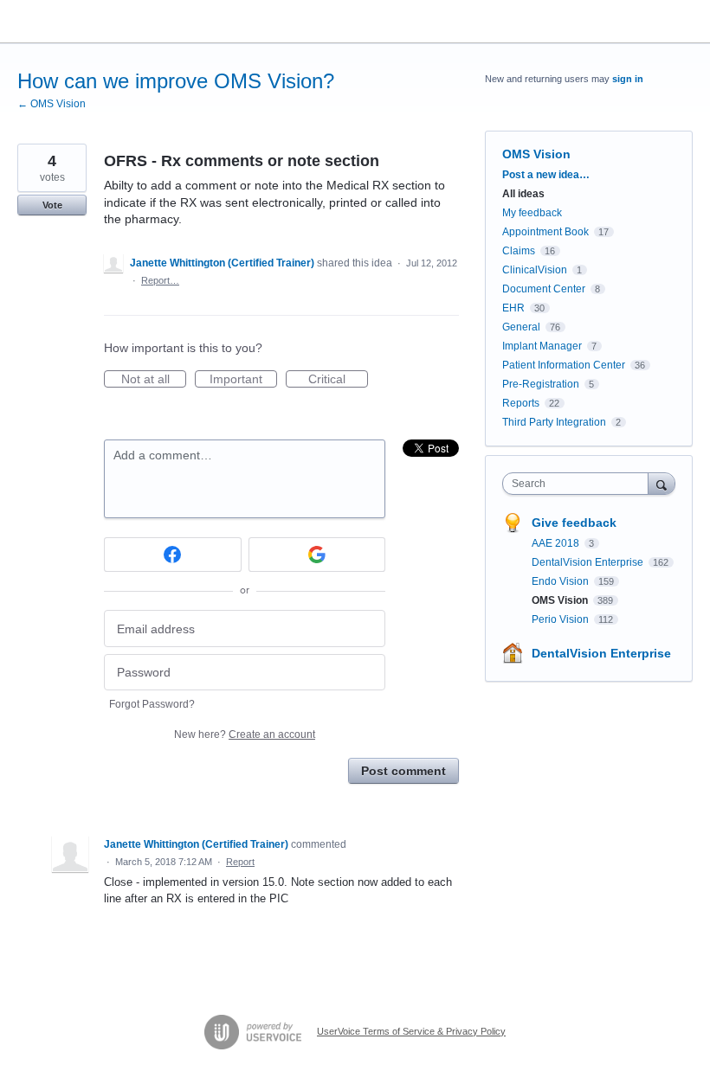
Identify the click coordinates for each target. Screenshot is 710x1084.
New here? (244, 734)
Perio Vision (561, 619)
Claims (518, 251)
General (521, 327)
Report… (160, 280)
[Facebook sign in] (173, 554)
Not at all (153, 380)
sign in (627, 79)
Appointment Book (545, 232)
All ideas (523, 194)
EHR (513, 308)
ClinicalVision (534, 270)
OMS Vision (536, 154)
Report (240, 861)
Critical (338, 380)
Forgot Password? (152, 704)
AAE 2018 (557, 543)
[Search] (661, 483)
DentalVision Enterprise (589, 562)
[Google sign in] (317, 554)
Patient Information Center (563, 365)
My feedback (532, 213)
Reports (520, 403)
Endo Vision (561, 581)
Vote (52, 205)
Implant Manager (542, 346)
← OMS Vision (51, 104)
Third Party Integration (554, 422)
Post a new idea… (546, 175)
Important (243, 380)
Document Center (543, 289)
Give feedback (574, 522)
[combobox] (579, 484)
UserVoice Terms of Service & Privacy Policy (411, 1031)
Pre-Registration (540, 384)
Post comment (403, 771)
